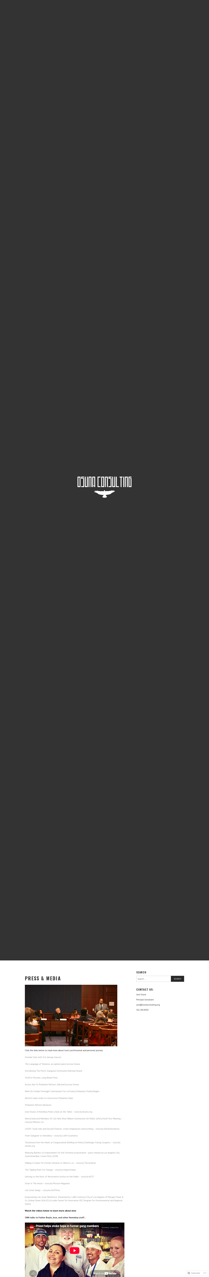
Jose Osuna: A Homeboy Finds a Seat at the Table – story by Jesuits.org (58, 1111)
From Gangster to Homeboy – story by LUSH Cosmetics (51, 1135)
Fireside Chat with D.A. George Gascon (43, 1057)
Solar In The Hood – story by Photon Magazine (47, 1183)
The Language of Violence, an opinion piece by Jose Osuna (52, 1064)
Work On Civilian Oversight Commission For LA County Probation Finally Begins (62, 1091)
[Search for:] (160, 979)
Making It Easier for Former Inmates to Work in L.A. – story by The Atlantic (60, 1162)
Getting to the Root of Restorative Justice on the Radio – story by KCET (59, 1176)
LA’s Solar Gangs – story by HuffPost (42, 1190)
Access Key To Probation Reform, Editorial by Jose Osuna (52, 1084)
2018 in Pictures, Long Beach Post (41, 1077)
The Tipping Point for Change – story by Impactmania (50, 1169)
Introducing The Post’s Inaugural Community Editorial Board (53, 1070)
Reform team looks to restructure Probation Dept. (49, 1098)
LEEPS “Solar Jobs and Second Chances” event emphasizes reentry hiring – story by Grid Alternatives (72, 1128)
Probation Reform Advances (38, 1104)
